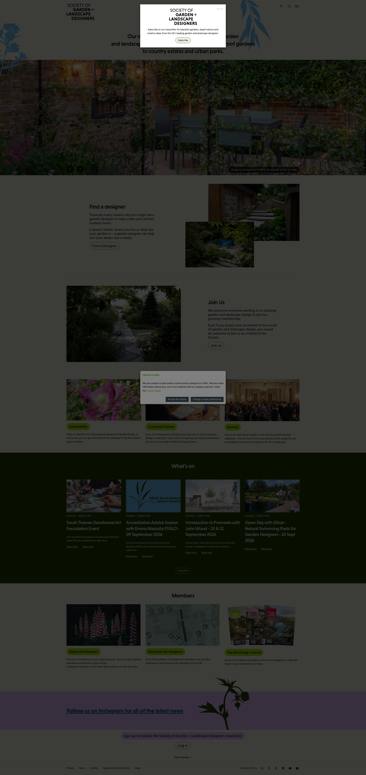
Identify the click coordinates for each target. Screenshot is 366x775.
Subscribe (183, 40)
